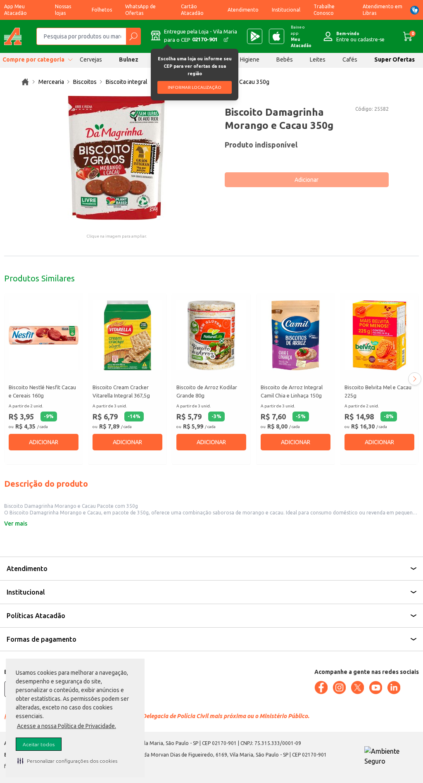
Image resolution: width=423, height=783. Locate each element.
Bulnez (128, 59)
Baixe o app (301, 36)
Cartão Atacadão (192, 10)
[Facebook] (321, 687)
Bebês (284, 59)
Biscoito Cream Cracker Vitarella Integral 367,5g (121, 391)
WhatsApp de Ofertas (140, 10)
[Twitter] (357, 687)
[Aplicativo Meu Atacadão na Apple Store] (276, 36)
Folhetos (102, 9)
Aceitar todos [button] (39, 744)
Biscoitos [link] (85, 82)
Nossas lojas (63, 10)
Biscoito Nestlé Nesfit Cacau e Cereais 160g (42, 391)
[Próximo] (414, 379)
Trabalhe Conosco (324, 10)
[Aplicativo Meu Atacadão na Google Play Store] (254, 36)
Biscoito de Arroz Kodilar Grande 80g (206, 391)
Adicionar (306, 179)
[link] (25, 82)
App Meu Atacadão (15, 10)
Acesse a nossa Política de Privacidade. (66, 726)
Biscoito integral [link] (126, 82)
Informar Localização (194, 87)
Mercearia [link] (51, 82)
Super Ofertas (394, 59)
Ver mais (15, 523)
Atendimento (243, 9)
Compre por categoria (33, 59)
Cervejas (91, 59)
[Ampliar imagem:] (116, 158)
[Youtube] (375, 687)
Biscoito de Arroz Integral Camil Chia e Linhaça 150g (292, 391)
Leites (318, 59)
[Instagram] (339, 687)
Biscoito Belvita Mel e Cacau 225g (378, 391)
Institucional (286, 9)
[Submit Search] (133, 36)
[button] (67, 760)
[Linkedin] (393, 687)
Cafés (349, 59)
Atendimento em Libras (382, 10)
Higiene (249, 59)
